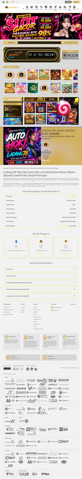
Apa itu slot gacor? (41, 276)
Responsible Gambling (8, 309)
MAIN (11, 74)
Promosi (74, 9)
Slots (32, 9)
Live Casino (36, 9)
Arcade (60, 9)
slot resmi (35, 307)
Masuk (68, 2)
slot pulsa (43, 184)
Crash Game (55, 10)
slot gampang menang (38, 329)
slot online (22, 183)
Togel (46, 9)
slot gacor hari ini (37, 317)
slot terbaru (35, 312)
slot (34, 178)
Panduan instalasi (46, 152)
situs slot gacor (36, 324)
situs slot (35, 321)
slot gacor (58, 179)
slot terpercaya (36, 309)
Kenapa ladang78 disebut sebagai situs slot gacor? (41, 283)
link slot (35, 314)
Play (11, 57)
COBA (30, 106)
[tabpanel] (41, 26)
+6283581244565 (58, 307)
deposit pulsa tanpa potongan (16, 186)
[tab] (29, 99)
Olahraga (51, 9)
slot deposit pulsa (37, 319)
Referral (23, 312)
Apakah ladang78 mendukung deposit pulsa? (41, 289)
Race (41, 9)
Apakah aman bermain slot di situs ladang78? (41, 296)
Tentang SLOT (6, 307)
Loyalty (22, 309)
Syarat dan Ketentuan (8, 314)
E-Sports (65, 9)
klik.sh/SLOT (56, 310)
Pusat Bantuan (6, 312)
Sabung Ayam (69, 10)
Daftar (76, 2)
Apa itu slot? (41, 269)
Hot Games (27, 9)
